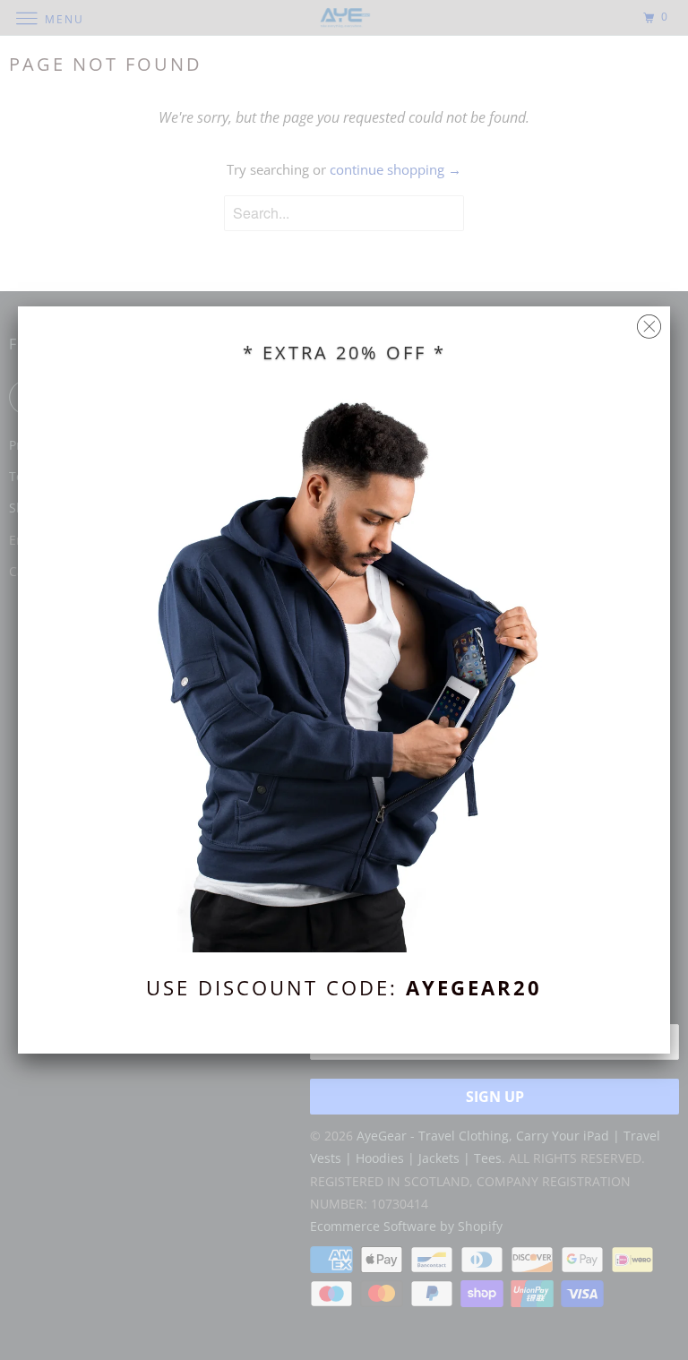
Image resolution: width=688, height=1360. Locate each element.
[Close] (649, 322)
